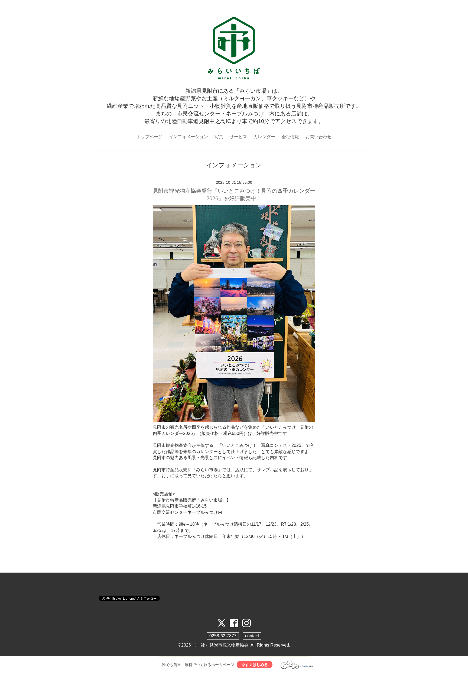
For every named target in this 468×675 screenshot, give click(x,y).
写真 (218, 136)
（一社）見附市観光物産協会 (220, 645)
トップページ (149, 136)
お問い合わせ (319, 136)
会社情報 (290, 136)
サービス (238, 136)
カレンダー (264, 136)
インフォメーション (188, 136)
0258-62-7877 (222, 636)
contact (252, 636)
